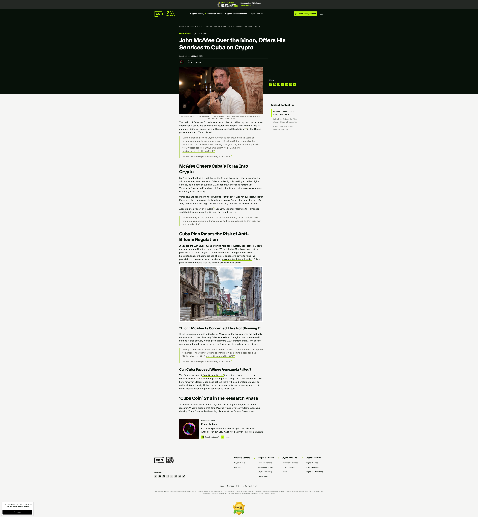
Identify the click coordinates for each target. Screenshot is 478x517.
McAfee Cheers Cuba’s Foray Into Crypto (283, 113)
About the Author (208, 420)
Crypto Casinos (312, 463)
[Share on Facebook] (282, 84)
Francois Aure (195, 63)
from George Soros (212, 375)
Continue (17, 512)
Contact (230, 486)
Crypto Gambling (312, 467)
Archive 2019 (192, 26)
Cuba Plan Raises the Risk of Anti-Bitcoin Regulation (285, 120)
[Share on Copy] (294, 84)
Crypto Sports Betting (314, 472)
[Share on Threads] (274, 84)
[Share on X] (270, 84)
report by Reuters (204, 208)
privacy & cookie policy (19, 507)
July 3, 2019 (225, 156)
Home (181, 26)
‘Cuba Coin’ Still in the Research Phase (283, 128)
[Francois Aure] (189, 429)
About (222, 486)
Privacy (239, 486)
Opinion (237, 467)
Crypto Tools (263, 476)
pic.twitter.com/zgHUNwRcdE (198, 151)
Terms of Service (252, 486)
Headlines (185, 33)
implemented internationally (236, 259)
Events (284, 472)
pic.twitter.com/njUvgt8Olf (220, 356)
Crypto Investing (265, 472)
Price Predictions (265, 463)
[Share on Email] (290, 84)
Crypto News (239, 463)
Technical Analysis (265, 467)
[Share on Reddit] (278, 84)
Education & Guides (290, 463)
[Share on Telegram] (286, 84)
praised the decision (234, 129)
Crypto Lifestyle (288, 467)
